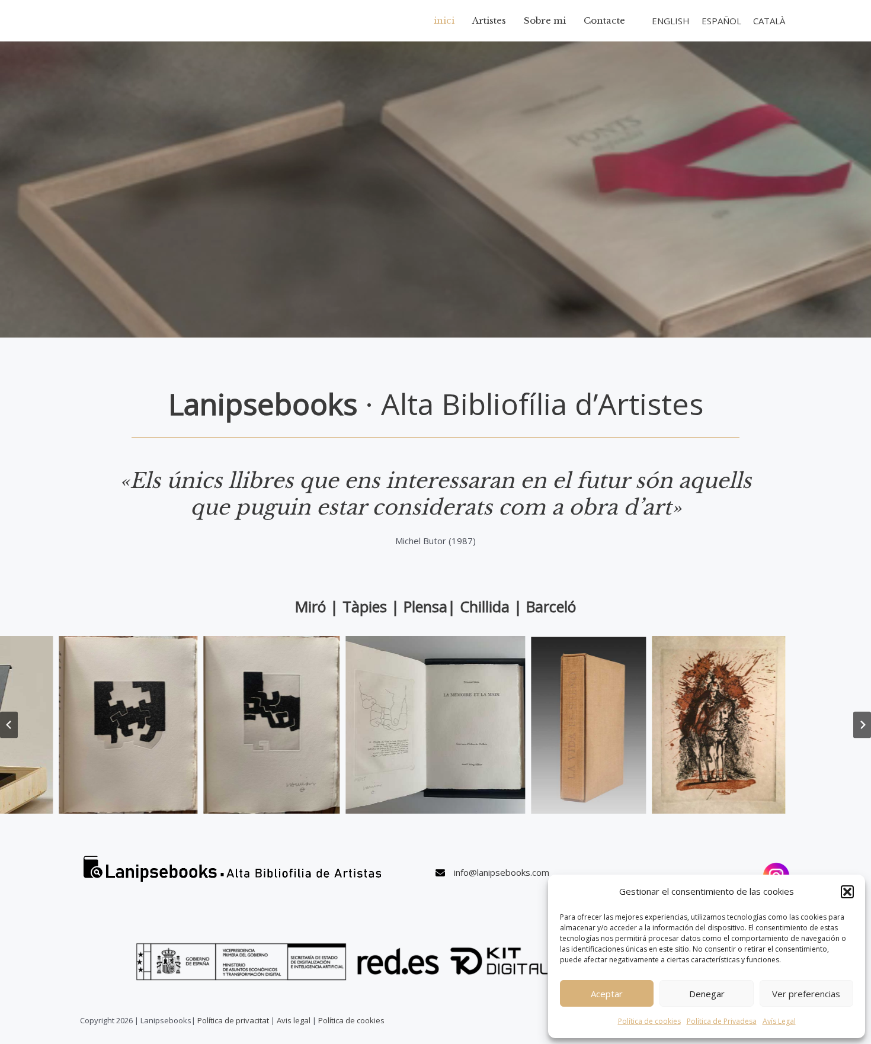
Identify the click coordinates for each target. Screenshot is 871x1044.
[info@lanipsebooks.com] (492, 873)
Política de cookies (649, 1021)
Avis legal (293, 1020)
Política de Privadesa (722, 1021)
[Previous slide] (9, 724)
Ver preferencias (806, 994)
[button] (847, 892)
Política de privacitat (233, 1020)
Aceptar (607, 994)
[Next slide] (862, 724)
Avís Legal (779, 1021)
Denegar (707, 994)
